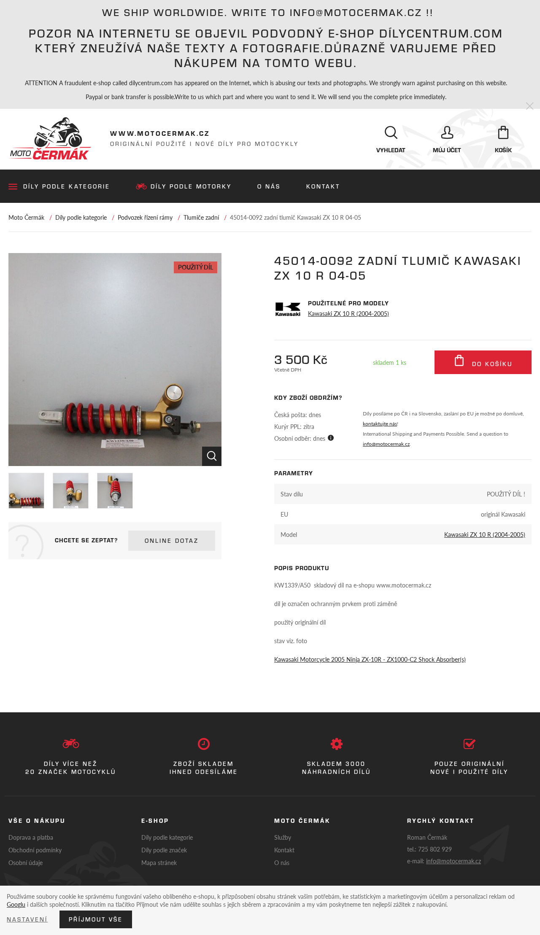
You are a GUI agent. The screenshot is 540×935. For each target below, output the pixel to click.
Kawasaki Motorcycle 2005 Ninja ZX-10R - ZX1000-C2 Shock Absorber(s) (370, 659)
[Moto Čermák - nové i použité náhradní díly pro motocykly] (49, 138)
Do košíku (491, 364)
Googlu (16, 904)
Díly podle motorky (191, 186)
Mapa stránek (159, 862)
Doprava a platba (30, 837)
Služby (282, 837)
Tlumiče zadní (201, 217)
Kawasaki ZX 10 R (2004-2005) (348, 313)
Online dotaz (172, 540)
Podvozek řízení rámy (145, 217)
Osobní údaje (25, 862)
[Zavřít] (529, 106)
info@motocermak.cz (386, 443)
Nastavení (27, 919)
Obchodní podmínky (35, 850)
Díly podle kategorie (66, 186)
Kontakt (323, 186)
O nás (269, 186)
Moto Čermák (26, 217)
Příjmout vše (96, 919)
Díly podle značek (164, 850)
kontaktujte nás (380, 423)
